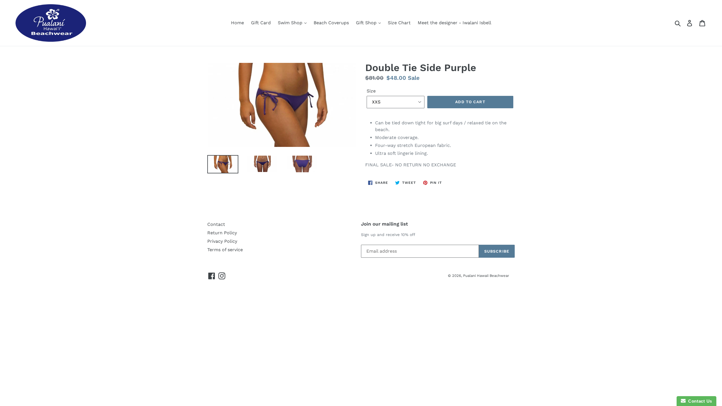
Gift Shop (367, 22)
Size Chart (399, 22)
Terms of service (225, 249)
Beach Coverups (331, 22)
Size (371, 91)
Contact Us (699, 401)
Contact (216, 224)
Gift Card (261, 22)
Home (237, 22)
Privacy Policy (222, 241)
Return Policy (222, 232)
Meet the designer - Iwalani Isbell (454, 22)
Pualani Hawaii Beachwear (486, 275)
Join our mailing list (384, 224)
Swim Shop (291, 22)
